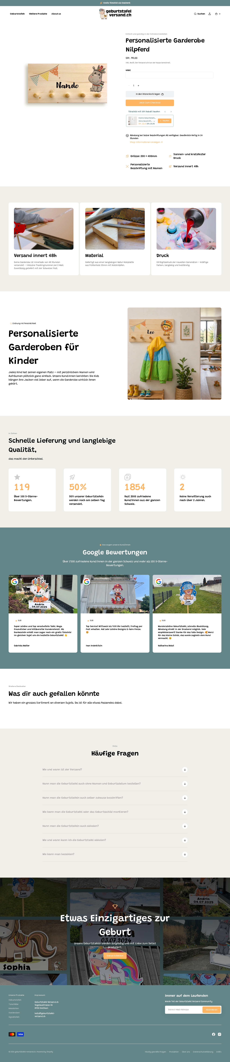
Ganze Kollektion (115, 955)
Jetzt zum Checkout (150, 102)
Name (128, 70)
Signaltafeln (14, 1017)
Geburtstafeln (15, 1000)
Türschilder (14, 1004)
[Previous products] (165, 112)
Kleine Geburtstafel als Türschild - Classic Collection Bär (147, 118)
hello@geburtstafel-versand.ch (45, 1015)
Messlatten (14, 1008)
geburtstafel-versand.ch (25, 1052)
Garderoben (14, 1012)
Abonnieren (211, 1009)
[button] (199, 14)
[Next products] (171, 112)
